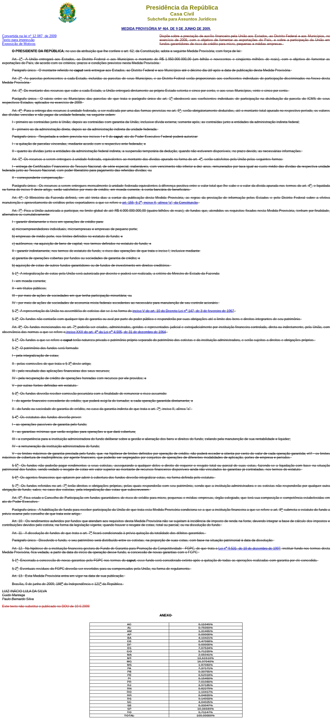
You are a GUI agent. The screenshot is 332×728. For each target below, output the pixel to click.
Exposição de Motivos (19, 44)
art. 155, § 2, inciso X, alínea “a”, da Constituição (160, 202)
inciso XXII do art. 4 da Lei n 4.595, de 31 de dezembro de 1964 (115, 332)
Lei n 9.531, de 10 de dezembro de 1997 (249, 548)
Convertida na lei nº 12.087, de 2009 (29, 36)
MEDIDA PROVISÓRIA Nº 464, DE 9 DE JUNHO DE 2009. (166, 29)
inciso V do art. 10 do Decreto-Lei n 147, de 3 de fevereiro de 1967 (183, 311)
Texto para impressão (18, 40)
